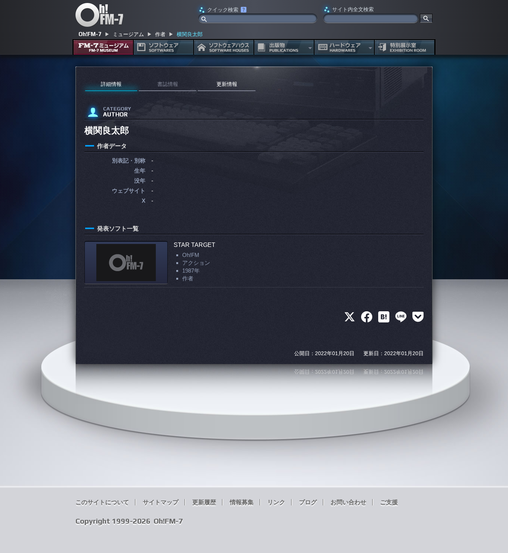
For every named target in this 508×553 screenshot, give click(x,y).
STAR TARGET (194, 245)
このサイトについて (102, 502)
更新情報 (226, 84)
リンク (276, 502)
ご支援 (389, 502)
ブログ (308, 502)
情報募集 (242, 502)
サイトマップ (161, 502)
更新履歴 (204, 502)
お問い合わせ (348, 502)
